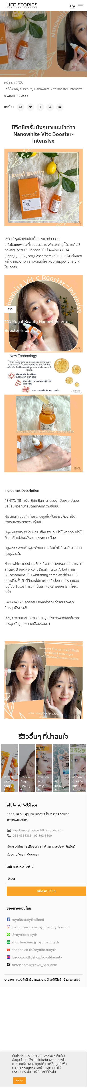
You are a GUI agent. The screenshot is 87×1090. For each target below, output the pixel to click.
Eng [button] (72, 6)
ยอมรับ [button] (19, 1080)
